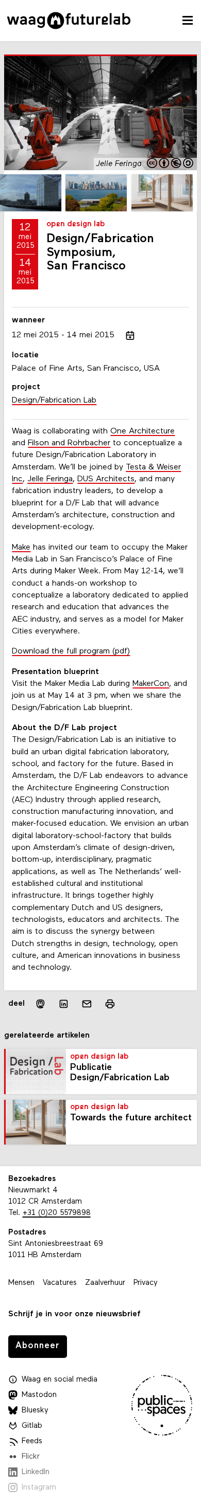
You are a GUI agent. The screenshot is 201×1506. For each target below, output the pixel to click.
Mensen (21, 1283)
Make (21, 547)
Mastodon (39, 1395)
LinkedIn (35, 1472)
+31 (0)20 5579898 (57, 1213)
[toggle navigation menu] (187, 20)
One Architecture (142, 431)
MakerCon (150, 684)
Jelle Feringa (50, 479)
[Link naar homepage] (68, 20)
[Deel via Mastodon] (40, 1003)
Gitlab (32, 1426)
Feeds (32, 1441)
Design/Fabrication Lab (54, 400)
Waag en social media (59, 1380)
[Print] (110, 1003)
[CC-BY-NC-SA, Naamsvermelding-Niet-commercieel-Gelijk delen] (170, 164)
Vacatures (60, 1283)
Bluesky (35, 1410)
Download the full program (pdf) (71, 651)
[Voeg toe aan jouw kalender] (130, 335)
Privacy (145, 1283)
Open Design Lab (75, 224)
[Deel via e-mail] (86, 1003)
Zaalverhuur (105, 1283)
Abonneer (37, 1345)
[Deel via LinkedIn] (63, 1003)
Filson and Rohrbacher (69, 443)
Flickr (31, 1457)
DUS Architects (106, 479)
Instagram (39, 1488)
